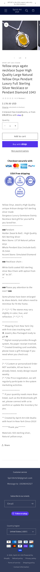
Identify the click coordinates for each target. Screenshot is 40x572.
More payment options (20, 151)
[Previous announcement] (4, 3)
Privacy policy (31, 558)
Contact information (21, 567)
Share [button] (7, 445)
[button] (6, 10)
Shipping (5, 107)
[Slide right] (25, 57)
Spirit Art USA (18, 555)
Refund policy (17, 558)
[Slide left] (14, 57)
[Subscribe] (32, 503)
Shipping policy (29, 563)
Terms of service (14, 563)
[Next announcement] (35, 3)
